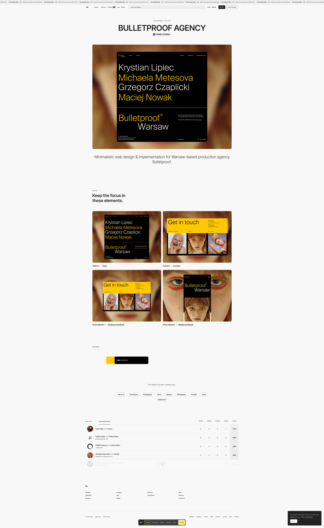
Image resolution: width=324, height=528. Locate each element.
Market (123, 7)
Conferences (150, 495)
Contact (166, 266)
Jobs (118, 7)
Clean (159, 394)
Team (104, 266)
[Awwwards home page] (141, 522)
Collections (88, 495)
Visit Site (182, 522)
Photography (147, 394)
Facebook (217, 516)
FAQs (180, 492)
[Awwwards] (87, 7)
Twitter (211, 516)
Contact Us (182, 498)
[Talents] (126, 237)
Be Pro (222, 7)
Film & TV (121, 394)
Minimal (169, 394)
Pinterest (236, 516)
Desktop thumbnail (116, 325)
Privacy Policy (106, 516)
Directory (103, 7)
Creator (148, 522)
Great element (98, 325)
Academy (111, 7)
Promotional (134, 394)
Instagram (199, 516)
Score (174, 522)
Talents (95, 266)
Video (204, 394)
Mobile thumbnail (185, 325)
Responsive (162, 400)
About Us (181, 495)
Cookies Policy (89, 516)
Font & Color (155, 522)
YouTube (224, 516)
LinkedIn (206, 516)
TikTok (230, 516)
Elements (168, 522)
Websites (87, 492)
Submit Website (232, 7)
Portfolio (194, 394)
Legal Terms (98, 516)
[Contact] (197, 237)
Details (162, 522)
